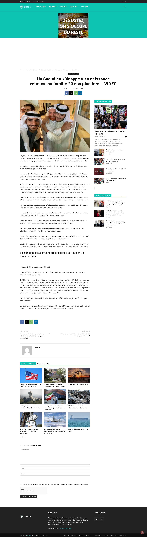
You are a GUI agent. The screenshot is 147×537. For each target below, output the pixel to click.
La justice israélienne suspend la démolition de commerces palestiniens (29, 431)
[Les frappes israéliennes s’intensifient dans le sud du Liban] (31, 396)
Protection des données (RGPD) (118, 535)
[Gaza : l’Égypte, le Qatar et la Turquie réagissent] (99, 161)
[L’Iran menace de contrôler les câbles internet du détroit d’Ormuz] (55, 375)
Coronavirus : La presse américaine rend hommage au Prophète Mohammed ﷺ (115, 203)
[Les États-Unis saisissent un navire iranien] (79, 419)
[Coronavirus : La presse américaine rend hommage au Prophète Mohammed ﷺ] (99, 203)
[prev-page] (21, 437)
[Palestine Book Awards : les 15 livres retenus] (99, 171)
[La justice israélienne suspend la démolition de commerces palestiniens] (31, 419)
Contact (84, 7)
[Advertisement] (74, 53)
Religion (52, 7)
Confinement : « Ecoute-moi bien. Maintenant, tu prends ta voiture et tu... (116, 223)
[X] (125, 1)
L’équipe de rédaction (85, 535)
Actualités (40, 7)
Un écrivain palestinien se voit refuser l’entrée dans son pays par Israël (75, 335)
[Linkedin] (80, 93)
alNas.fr (29, 535)
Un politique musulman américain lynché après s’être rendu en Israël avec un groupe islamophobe (35, 336)
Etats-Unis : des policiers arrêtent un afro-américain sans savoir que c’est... (115, 213)
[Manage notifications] (142, 532)
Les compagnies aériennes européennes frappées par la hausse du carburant (55, 431)
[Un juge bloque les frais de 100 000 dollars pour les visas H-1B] (31, 375)
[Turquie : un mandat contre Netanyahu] (99, 152)
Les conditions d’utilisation (100, 535)
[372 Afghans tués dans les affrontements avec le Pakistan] (79, 396)
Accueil (22, 70)
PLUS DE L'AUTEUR (43, 364)
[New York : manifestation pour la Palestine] (110, 117)
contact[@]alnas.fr (65, 528)
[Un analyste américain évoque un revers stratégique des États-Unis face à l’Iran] (55, 396)
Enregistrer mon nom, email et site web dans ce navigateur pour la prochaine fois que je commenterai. (55, 484)
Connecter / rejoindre (38, 1)
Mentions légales (73, 535)
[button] (124, 7)
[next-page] (24, 437)
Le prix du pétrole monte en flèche (78, 384)
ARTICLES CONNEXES (28, 364)
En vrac (35, 70)
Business (73, 7)
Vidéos (63, 7)
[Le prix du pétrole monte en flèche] (79, 375)
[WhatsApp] (76, 93)
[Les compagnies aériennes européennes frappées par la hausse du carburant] (55, 419)
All (117, 196)
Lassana (68, 88)
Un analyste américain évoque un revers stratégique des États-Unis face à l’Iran (54, 407)
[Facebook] (122, 1)
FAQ (65, 535)
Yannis (96, 136)
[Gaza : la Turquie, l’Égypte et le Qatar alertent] (99, 181)
